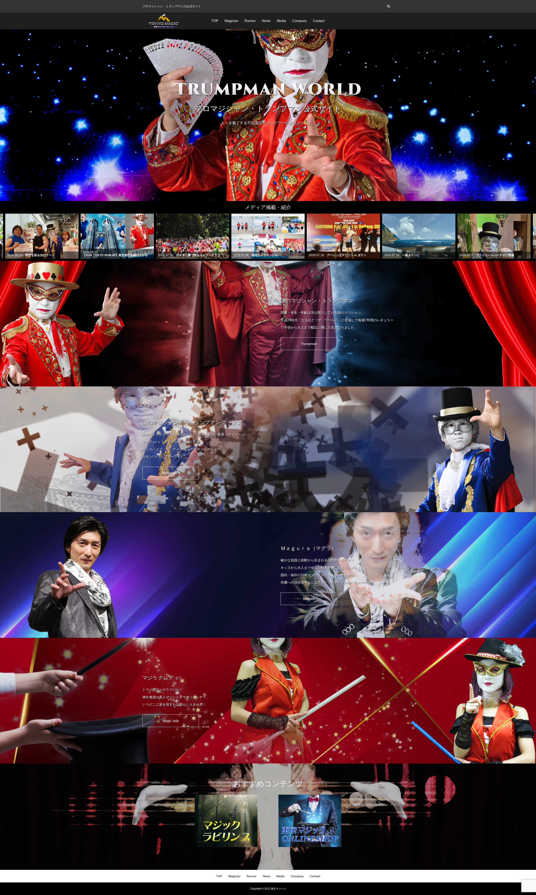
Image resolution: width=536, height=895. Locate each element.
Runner (250, 21)
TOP (214, 21)
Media (281, 21)
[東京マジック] (164, 21)
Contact (319, 21)
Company (299, 21)
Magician (231, 21)
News (266, 21)
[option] (268, 115)
